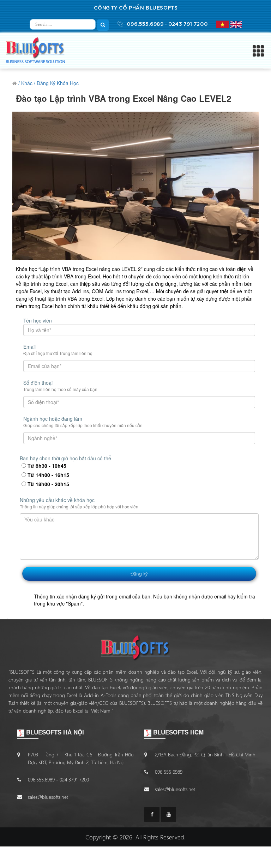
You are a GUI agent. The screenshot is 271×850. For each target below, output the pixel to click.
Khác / (28, 83)
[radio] (24, 465)
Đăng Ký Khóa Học (58, 83)
